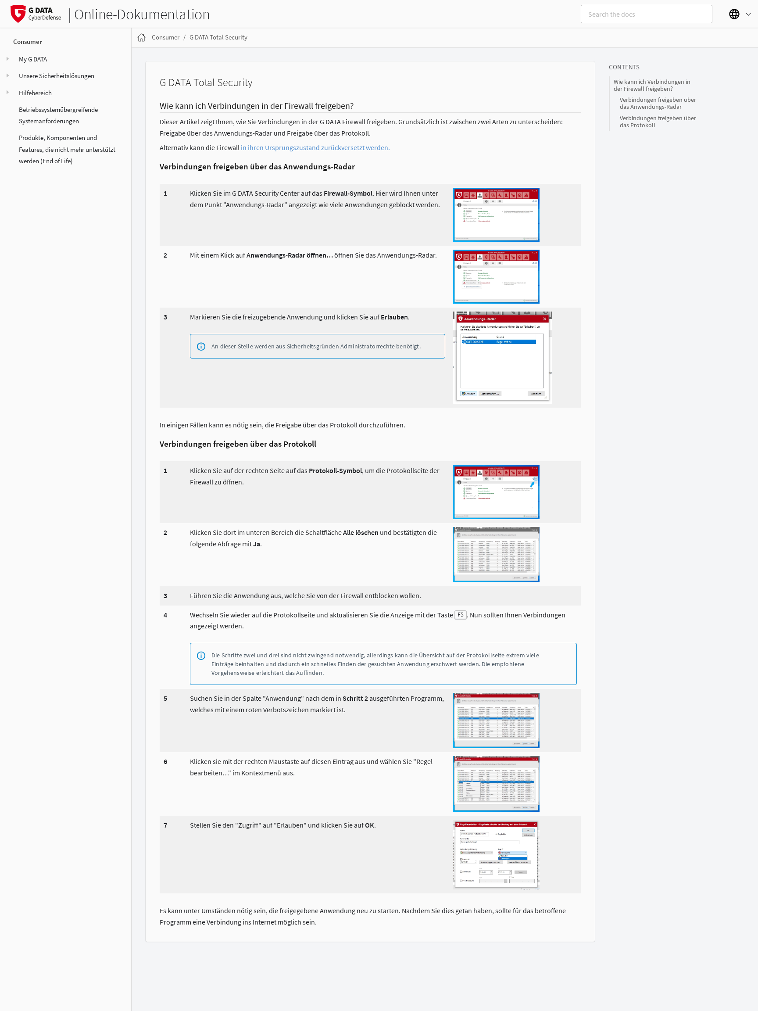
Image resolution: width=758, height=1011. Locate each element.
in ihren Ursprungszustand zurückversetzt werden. (315, 147)
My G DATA (33, 59)
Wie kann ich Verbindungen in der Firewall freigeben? (652, 85)
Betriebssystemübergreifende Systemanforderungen (58, 115)
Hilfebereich (35, 92)
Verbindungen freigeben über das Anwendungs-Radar (658, 103)
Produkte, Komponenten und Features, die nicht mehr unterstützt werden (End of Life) (67, 149)
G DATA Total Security (218, 37)
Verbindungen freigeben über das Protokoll (658, 122)
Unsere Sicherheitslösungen (56, 76)
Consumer (27, 41)
